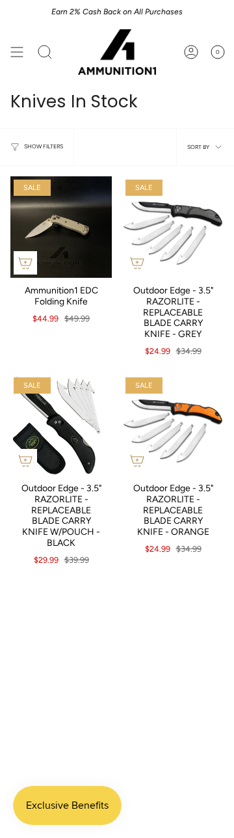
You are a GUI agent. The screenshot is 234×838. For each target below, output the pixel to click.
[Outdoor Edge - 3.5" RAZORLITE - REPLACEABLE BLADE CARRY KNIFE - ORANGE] (173, 425)
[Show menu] (17, 52)
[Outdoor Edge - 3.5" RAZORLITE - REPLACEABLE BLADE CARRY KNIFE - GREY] (173, 227)
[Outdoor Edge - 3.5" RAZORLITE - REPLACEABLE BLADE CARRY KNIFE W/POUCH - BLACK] (61, 425)
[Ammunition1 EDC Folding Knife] (61, 227)
